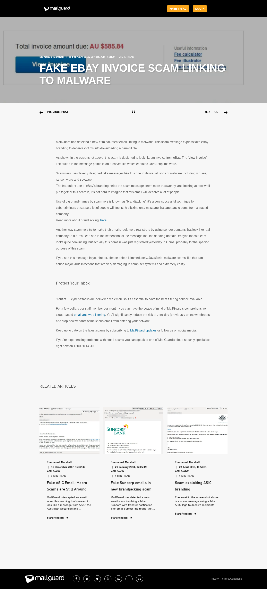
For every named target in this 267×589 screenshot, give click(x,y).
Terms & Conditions (231, 578)
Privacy (215, 578)
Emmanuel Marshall (51, 56)
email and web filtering (89, 314)
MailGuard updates (143, 330)
